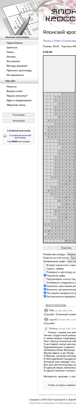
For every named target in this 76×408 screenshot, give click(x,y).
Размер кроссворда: (54, 254)
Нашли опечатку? (17, 95)
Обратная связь (16, 105)
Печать (47, 40)
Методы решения (17, 65)
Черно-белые (14, 43)
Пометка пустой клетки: (56, 257)
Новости (12, 86)
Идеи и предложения (19, 100)
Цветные (12, 47)
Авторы (11, 56)
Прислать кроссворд (19, 70)
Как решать (13, 61)
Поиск (10, 52)
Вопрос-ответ (15, 91)
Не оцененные (15, 75)
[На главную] (19, 17)
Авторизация (19, 121)
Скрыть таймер (55, 268)
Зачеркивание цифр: (54, 261)
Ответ (57, 40)
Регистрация (19, 115)
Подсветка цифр (56, 275)
